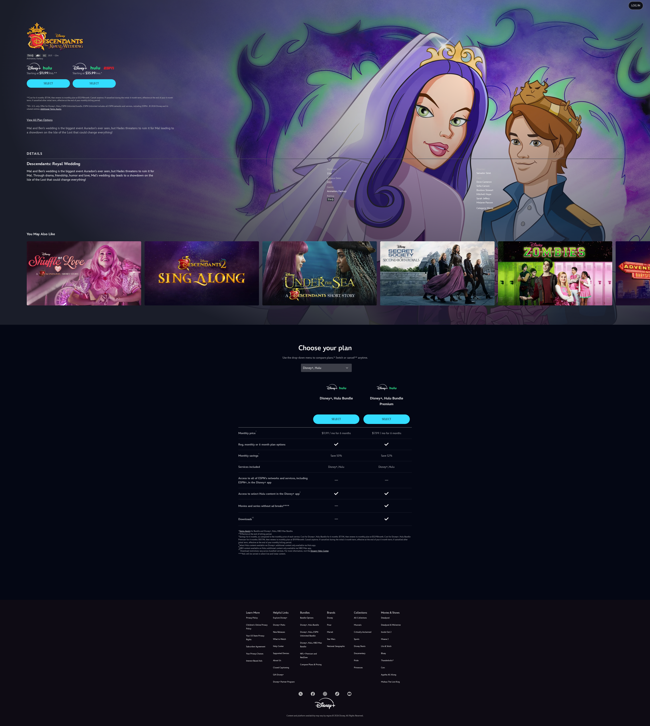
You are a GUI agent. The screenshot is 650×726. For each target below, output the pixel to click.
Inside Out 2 (386, 632)
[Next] (643, 273)
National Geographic (336, 646)
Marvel (330, 632)
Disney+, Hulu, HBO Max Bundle (311, 645)
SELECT (48, 83)
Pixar (329, 625)
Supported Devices (281, 653)
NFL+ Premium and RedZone (308, 656)
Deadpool (385, 618)
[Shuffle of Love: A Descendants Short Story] (84, 273)
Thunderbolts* (387, 660)
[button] (284, 613)
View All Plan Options (39, 120)
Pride (356, 660)
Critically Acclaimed (362, 632)
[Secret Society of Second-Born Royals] (437, 273)
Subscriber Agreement (255, 646)
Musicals (358, 625)
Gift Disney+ (278, 675)
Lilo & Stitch (386, 646)
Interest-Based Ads (254, 661)
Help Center (278, 646)
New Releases (279, 632)
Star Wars (331, 639)
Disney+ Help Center (320, 551)
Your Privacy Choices (254, 654)
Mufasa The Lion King (390, 682)
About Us (277, 660)
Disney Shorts (359, 646)
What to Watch (279, 639)
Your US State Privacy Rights (255, 638)
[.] (301, 694)
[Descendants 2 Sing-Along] (202, 273)
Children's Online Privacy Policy (256, 627)
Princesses (358, 667)
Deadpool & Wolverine (391, 625)
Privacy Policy (252, 618)
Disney (330, 618)
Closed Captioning (281, 667)
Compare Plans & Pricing (311, 664)
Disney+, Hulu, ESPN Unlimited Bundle (309, 634)
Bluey (383, 653)
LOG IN (635, 5)
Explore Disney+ (280, 618)
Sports (356, 639)
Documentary (359, 653)
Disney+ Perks (279, 625)
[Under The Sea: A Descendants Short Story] (319, 273)
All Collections (360, 618)
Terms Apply (244, 531)
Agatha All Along (388, 675)
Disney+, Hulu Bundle (309, 625)
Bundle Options (306, 618)
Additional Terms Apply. (50, 109)
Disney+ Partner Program (284, 682)
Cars (383, 667)
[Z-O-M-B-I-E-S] (555, 273)
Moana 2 (384, 639)
